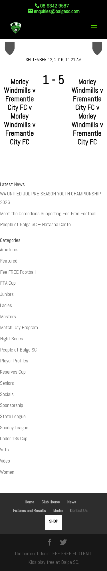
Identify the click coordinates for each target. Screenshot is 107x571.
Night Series (11, 338)
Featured (8, 261)
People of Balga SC (18, 350)
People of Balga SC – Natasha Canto (35, 224)
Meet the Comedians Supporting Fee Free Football (48, 213)
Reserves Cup (13, 372)
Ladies (6, 305)
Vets (4, 449)
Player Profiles (14, 361)
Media (58, 510)
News (71, 501)
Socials (7, 394)
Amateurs (9, 249)
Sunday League (14, 427)
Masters (8, 316)
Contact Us (79, 510)
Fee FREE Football (18, 272)
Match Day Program (19, 327)
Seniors (7, 383)
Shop (53, 521)
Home (29, 501)
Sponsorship (11, 405)
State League (13, 416)
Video (5, 461)
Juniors (7, 294)
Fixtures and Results (29, 510)
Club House (51, 501)
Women (7, 472)
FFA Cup (8, 283)
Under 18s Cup (13, 438)
